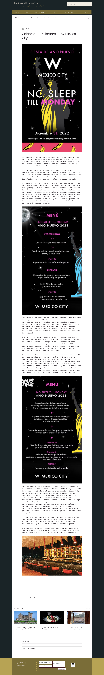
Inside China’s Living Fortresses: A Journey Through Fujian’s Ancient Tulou (77, 628)
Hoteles (55, 18)
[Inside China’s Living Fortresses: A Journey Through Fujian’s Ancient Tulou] (78, 617)
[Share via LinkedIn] (30, 597)
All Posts (17, 18)
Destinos (25, 18)
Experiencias (35, 18)
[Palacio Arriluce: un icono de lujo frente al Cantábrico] (25, 617)
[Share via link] (34, 597)
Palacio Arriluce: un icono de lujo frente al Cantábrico (25, 628)
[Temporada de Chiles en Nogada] (52, 617)
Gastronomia (46, 18)
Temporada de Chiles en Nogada (50, 628)
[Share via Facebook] (22, 597)
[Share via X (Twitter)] (26, 597)
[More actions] (81, 29)
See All (88, 608)
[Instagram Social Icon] (73, 665)
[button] (88, 18)
